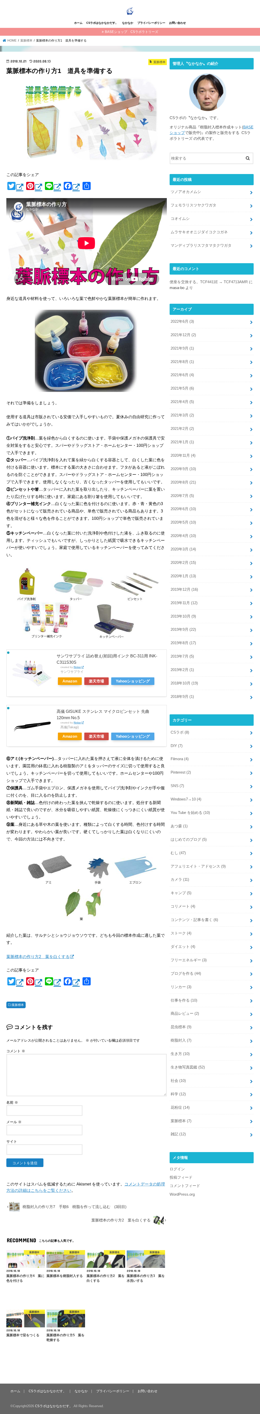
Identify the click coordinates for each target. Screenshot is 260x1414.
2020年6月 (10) (183, 509)
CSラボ (180, 732)
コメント (15, 1051)
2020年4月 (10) (183, 536)
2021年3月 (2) (182, 415)
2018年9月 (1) (182, 697)
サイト (11, 1141)
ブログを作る (186, 973)
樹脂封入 (181, 1040)
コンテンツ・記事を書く (194, 920)
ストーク (181, 933)
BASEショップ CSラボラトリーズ (131, 32)
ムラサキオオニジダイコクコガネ (199, 232)
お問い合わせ (177, 22)
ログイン (177, 1169)
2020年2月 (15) (183, 563)
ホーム (78, 22)
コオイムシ (180, 219)
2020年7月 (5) (182, 496)
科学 (178, 1094)
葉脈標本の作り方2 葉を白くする (38, 956)
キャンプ (181, 893)
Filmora (180, 759)
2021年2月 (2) (182, 429)
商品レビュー (185, 1013)
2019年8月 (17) (183, 643)
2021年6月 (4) (182, 375)
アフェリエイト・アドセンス (198, 866)
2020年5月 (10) (183, 522)
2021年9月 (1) (182, 348)
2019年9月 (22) (183, 629)
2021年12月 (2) (183, 335)
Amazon (69, 681)
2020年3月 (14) (183, 549)
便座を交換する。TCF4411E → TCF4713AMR (209, 282)
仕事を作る (184, 1000)
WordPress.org (182, 1194)
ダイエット (183, 947)
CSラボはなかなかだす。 (102, 22)
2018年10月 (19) (184, 683)
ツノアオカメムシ (186, 192)
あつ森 (179, 826)
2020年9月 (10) (183, 469)
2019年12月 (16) (184, 589)
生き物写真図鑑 (188, 1067)
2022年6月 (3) (182, 321)
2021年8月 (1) (182, 362)
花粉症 (180, 1107)
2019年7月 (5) (182, 656)
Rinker (77, 667)
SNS (177, 786)
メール (14, 1122)
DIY (177, 746)
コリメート (183, 906)
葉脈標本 (18, 1005)
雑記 (178, 1134)
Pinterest (181, 772)
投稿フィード (181, 1177)
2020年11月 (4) (183, 455)
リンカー (181, 987)
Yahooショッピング (133, 681)
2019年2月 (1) (182, 670)
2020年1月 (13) (183, 576)
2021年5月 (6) (182, 388)
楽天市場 (96, 681)
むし (178, 853)
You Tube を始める (190, 813)
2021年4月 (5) (182, 402)
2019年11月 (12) (184, 603)
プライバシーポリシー (151, 22)
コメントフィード (185, 1186)
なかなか (127, 22)
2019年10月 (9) (183, 616)
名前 (12, 1102)
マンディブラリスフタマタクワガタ (201, 245)
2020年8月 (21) (183, 482)
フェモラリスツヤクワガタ (193, 205)
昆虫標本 (181, 1027)
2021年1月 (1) (182, 442)
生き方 (180, 1054)
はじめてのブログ (189, 839)
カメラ (180, 879)
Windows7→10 (186, 799)
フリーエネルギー (189, 960)
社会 (178, 1081)
